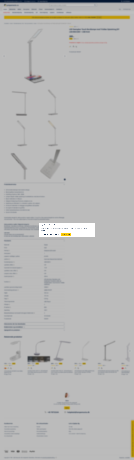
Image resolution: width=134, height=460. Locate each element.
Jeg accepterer (66, 234)
